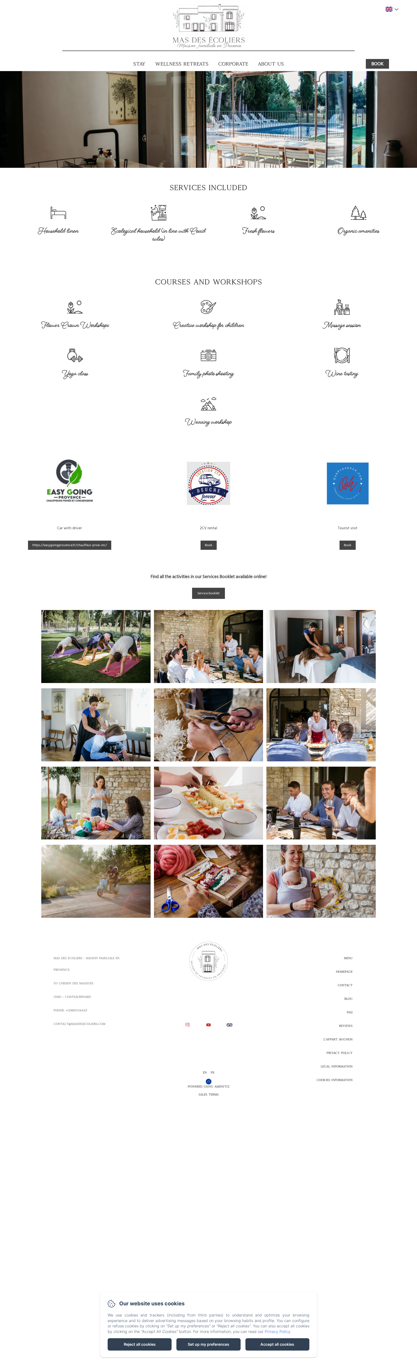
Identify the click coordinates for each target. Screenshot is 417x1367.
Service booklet (208, 593)
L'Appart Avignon (338, 1039)
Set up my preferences (208, 1344)
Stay (139, 63)
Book (377, 64)
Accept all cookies (277, 1344)
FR (212, 1072)
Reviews (346, 1026)
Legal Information (337, 1066)
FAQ (350, 1012)
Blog (348, 998)
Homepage (344, 971)
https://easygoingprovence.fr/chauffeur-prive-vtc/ (69, 545)
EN (205, 1072)
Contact (345, 985)
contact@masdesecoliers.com (79, 1024)
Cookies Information (335, 1080)
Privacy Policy (340, 1053)
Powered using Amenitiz (208, 1086)
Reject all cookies (140, 1344)
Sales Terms (209, 1094)
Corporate (233, 63)
